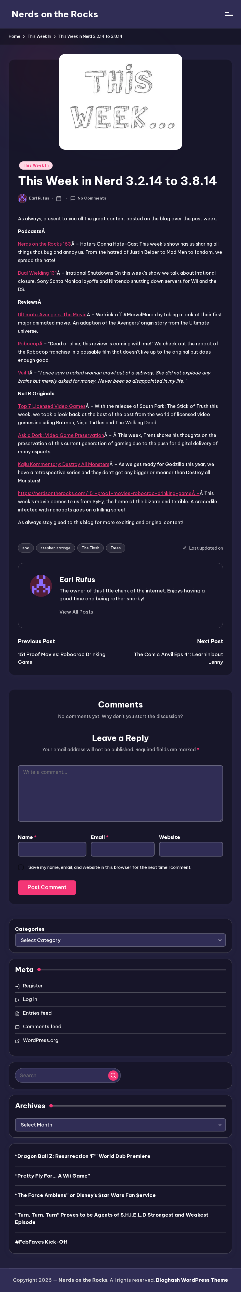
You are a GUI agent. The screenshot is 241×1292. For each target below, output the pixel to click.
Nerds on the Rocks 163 (44, 244)
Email (99, 837)
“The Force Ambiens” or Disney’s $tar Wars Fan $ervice (85, 1195)
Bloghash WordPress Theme (192, 1280)
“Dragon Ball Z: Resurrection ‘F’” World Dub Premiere (82, 1156)
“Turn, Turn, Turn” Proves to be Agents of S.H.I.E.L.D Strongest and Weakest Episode (111, 1219)
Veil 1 (23, 373)
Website (169, 837)
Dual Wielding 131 (37, 273)
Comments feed (42, 1026)
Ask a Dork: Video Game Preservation (61, 435)
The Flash (90, 547)
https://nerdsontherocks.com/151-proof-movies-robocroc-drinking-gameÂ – (109, 493)
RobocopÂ (31, 344)
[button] (76, 612)
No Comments (92, 198)
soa (25, 547)
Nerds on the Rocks (55, 14)
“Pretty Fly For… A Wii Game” (52, 1176)
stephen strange (56, 547)
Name (27, 837)
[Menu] (228, 14)
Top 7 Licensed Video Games (52, 406)
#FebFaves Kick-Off (41, 1242)
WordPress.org (40, 1040)
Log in (30, 999)
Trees (116, 547)
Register (33, 985)
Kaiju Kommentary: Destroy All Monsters (63, 464)
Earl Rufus (77, 579)
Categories (29, 929)
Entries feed (37, 1013)
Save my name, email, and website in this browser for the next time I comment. (110, 867)
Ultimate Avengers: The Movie (52, 314)
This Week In (36, 165)
